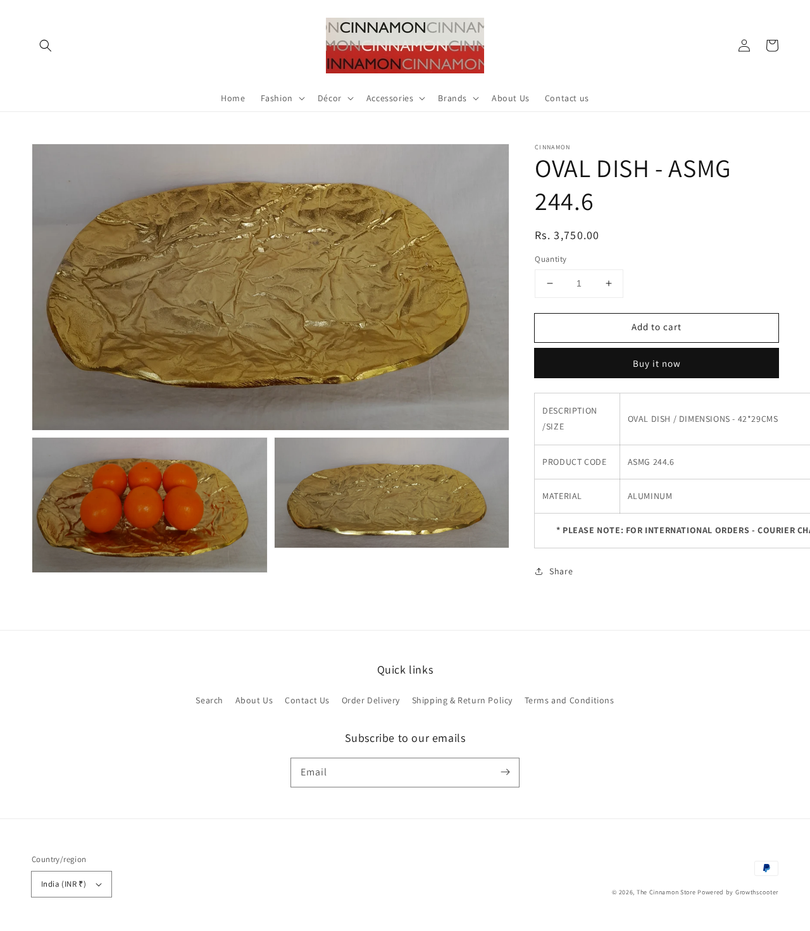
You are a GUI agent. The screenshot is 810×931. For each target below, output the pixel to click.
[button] (45, 45)
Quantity (550, 259)
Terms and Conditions (569, 700)
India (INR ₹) (63, 884)
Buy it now (657, 363)
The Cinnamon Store (667, 892)
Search (209, 700)
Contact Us (307, 700)
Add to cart (657, 327)
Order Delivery (371, 700)
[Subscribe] (505, 772)
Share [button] (561, 570)
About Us (254, 700)
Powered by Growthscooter (737, 892)
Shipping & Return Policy (462, 700)
